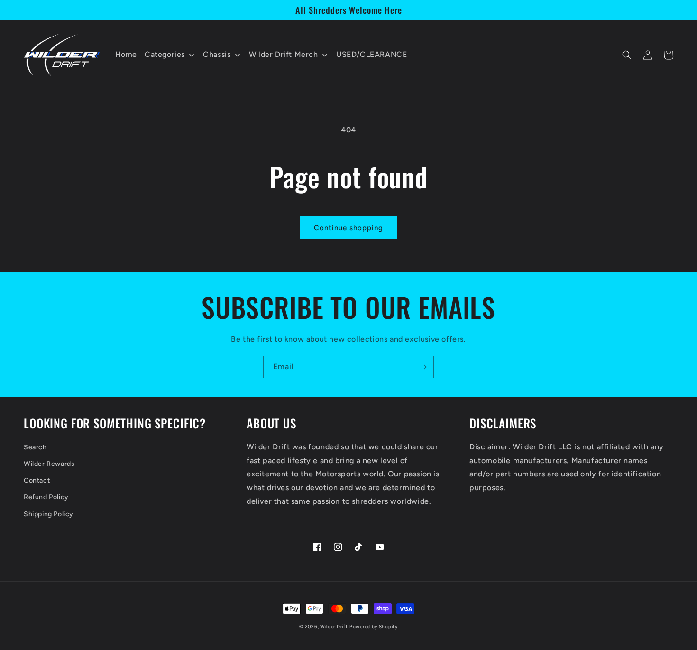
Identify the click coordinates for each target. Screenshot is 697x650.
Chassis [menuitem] (216, 54)
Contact (37, 480)
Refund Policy (46, 497)
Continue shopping (348, 227)
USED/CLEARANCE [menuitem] (371, 54)
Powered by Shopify (373, 626)
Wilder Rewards (49, 464)
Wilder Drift (334, 626)
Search (35, 447)
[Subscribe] (423, 367)
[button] (626, 55)
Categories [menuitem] (165, 54)
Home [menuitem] (126, 54)
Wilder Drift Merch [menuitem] (283, 54)
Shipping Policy (48, 514)
